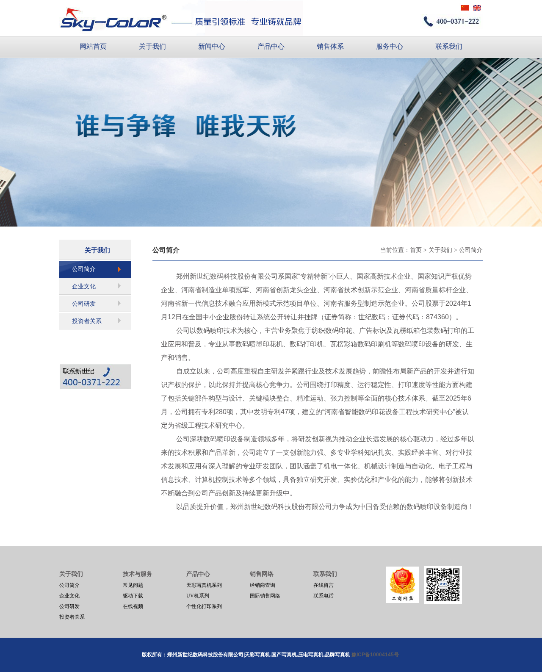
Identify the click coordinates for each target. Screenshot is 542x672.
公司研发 (84, 304)
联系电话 (323, 596)
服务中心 (389, 46)
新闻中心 (211, 46)
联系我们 (448, 46)
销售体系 (330, 46)
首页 (416, 250)
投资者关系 (87, 321)
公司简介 (84, 269)
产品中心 (271, 46)
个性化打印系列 (204, 606)
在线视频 (133, 606)
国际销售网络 (265, 596)
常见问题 (133, 585)
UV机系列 (197, 596)
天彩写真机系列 (204, 585)
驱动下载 (133, 596)
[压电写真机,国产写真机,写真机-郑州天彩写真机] (181, 18)
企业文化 (84, 286)
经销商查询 (262, 585)
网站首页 (93, 46)
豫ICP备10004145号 (375, 655)
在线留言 (323, 585)
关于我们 (152, 46)
